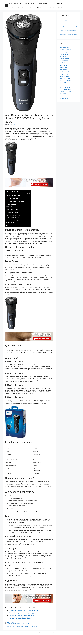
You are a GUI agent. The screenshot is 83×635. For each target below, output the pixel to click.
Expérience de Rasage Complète (56, 7)
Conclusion (10, 225)
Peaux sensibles (64, 67)
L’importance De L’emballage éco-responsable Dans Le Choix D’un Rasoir (22, 626)
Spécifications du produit (13, 214)
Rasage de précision (65, 78)
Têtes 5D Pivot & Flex (13, 198)
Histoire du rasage (64, 63)
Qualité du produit (11, 204)
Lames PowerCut (12, 200)
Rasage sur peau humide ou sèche (16, 201)
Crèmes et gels (64, 56)
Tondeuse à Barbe (64, 93)
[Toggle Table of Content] (28, 193)
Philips (20, 623)
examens (13, 623)
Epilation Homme (64, 60)
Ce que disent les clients (13, 220)
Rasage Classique (64, 74)
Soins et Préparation (30, 3)
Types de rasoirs (64, 98)
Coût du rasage (64, 54)
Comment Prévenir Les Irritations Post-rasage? (68, 34)
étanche (8, 623)
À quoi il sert (10, 206)
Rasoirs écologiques (65, 85)
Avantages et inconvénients (13, 217)
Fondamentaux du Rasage (15, 3)
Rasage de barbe (64, 76)
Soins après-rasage (65, 87)
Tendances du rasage (65, 91)
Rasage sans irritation (65, 80)
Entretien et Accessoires (56, 3)
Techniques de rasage (65, 89)
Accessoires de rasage (66, 47)
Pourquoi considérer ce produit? (14, 195)
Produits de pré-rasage (66, 69)
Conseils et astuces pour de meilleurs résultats (18, 224)
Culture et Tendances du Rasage (16, 7)
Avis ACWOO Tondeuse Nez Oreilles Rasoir (16, 624)
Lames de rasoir (64, 65)
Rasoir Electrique (10, 622)
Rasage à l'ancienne (65, 71)
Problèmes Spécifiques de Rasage (36, 7)
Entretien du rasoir (64, 58)
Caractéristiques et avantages (14, 197)
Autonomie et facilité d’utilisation (16, 203)
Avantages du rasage (65, 49)
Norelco (17, 623)
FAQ (8, 219)
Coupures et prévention (66, 52)
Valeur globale (10, 222)
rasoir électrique (26, 623)
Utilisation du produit (13, 207)
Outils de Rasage (43, 3)
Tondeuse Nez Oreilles (65, 96)
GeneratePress (65, 633)
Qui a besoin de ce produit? (13, 215)
